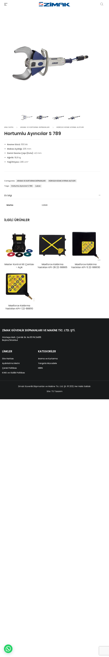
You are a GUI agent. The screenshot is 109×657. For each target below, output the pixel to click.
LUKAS (45, 205)
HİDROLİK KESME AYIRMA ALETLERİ (70, 127)
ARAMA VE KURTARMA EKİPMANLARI (35, 127)
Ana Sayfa (8, 127)
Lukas (37, 186)
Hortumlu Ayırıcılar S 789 (21, 186)
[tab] (52, 195)
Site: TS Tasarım (54, 391)
